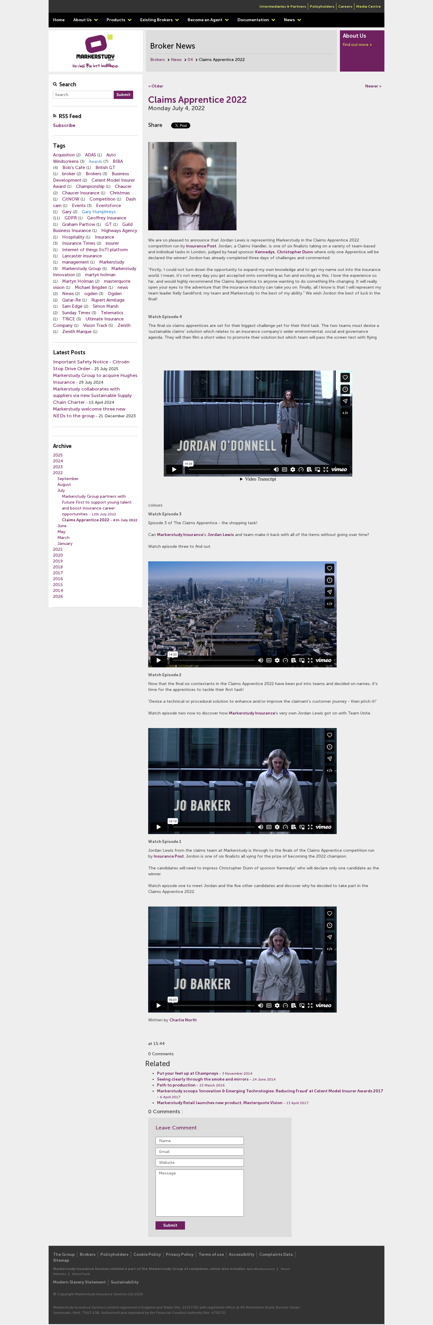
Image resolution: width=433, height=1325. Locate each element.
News (290, 19)
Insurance (104, 237)
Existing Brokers (156, 19)
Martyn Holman (78, 281)
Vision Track (95, 325)
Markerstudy (111, 262)
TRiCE (68, 319)
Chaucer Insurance (81, 193)
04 (190, 59)
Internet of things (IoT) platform (95, 249)
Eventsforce (108, 205)
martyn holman (100, 274)
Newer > (373, 86)
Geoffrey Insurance (106, 218)
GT (108, 224)
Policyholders (322, 6)
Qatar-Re (71, 300)
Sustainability (124, 1282)
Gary (67, 211)
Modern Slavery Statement (79, 1282)
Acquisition (64, 155)
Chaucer (123, 186)
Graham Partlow (78, 224)
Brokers (157, 59)
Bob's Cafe (73, 167)
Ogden (115, 293)
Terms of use (211, 1254)
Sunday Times (76, 312)
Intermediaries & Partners (283, 6)
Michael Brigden (91, 287)
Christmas (120, 193)
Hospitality (73, 237)
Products (116, 19)
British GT (105, 167)
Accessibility (241, 1254)
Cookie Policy (147, 1254)
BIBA (118, 161)
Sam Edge (72, 306)
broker (68, 173)
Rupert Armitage (108, 300)
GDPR (71, 218)
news (123, 287)
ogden (90, 293)
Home (59, 19)
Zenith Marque (77, 331)
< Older (155, 86)
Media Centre (368, 6)
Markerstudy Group (81, 268)
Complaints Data (276, 1254)
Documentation (253, 19)
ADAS (90, 155)
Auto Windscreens (261, 1269)
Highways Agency (119, 230)
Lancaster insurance (82, 256)
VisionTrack (81, 1274)
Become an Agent (205, 19)
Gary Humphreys (99, 211)
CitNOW (70, 199)
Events (79, 205)
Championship (90, 186)
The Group (64, 1254)
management (75, 262)
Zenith (124, 325)
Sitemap (61, 1260)
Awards (95, 161)
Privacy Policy (180, 1254)
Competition (102, 199)
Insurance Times (78, 243)
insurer (112, 243)
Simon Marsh (105, 306)
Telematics (112, 312)
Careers (345, 6)
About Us (82, 19)
